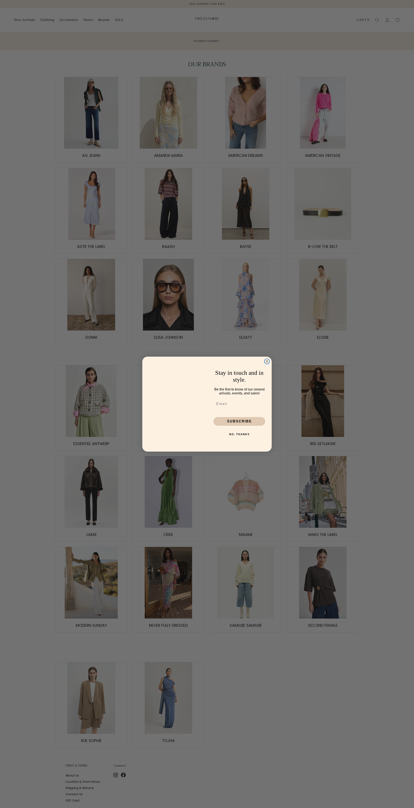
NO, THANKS (239, 434)
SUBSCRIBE (239, 421)
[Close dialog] (267, 361)
